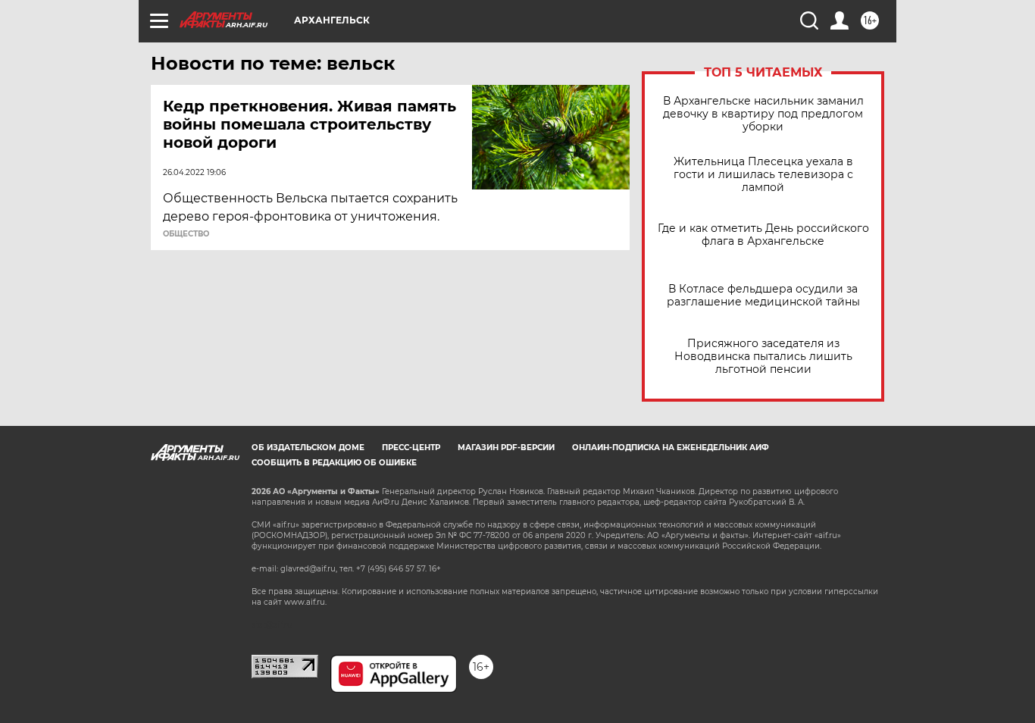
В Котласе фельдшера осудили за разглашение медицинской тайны (763, 295)
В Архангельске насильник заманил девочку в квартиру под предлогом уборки (763, 114)
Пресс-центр (411, 447)
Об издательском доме (308, 447)
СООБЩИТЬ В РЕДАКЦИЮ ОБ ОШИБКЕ (334, 463)
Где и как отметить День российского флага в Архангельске (763, 235)
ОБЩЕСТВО (186, 234)
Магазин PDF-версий (506, 447)
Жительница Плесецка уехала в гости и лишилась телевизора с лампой (763, 174)
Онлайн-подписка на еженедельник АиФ (670, 447)
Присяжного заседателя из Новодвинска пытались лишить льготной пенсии (763, 356)
